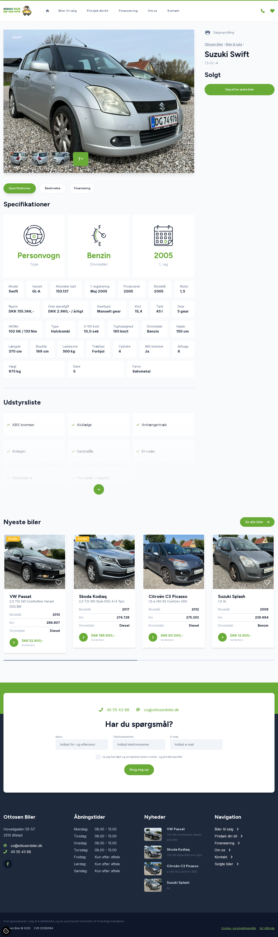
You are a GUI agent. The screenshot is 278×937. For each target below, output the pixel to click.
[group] (98, 101)
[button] (176, 163)
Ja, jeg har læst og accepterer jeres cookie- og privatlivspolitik (142, 756)
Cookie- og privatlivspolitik (238, 928)
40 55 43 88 (117, 710)
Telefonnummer (123, 736)
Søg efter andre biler (239, 89)
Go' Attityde (267, 928)
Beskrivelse (52, 188)
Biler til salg (67, 10)
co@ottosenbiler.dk (161, 710)
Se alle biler (254, 522)
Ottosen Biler (214, 44)
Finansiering (128, 10)
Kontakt (173, 10)
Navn (59, 736)
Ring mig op (139, 770)
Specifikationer (19, 188)
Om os (152, 10)
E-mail (174, 736)
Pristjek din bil (97, 10)
